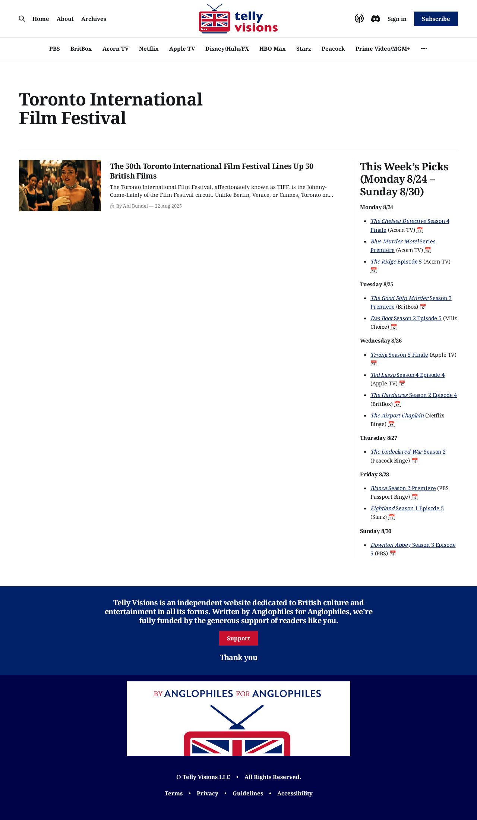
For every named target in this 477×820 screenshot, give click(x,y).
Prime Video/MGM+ (383, 48)
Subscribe (436, 18)
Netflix (149, 48)
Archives (93, 18)
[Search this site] (22, 19)
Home (40, 18)
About (65, 18)
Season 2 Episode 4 (413, 394)
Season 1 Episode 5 (407, 508)
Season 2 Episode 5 (406, 318)
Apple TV (182, 48)
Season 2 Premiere (403, 488)
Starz (303, 48)
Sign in (397, 18)
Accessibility (295, 793)
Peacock (333, 48)
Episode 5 (396, 261)
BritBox (81, 48)
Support (238, 638)
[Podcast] (359, 18)
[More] (424, 48)
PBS (54, 48)
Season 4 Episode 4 (407, 374)
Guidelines (248, 793)
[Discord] (375, 18)
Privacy (207, 793)
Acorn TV (115, 48)
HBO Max (272, 48)
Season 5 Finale (399, 354)
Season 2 (408, 451)
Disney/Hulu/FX (227, 48)
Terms (174, 793)
